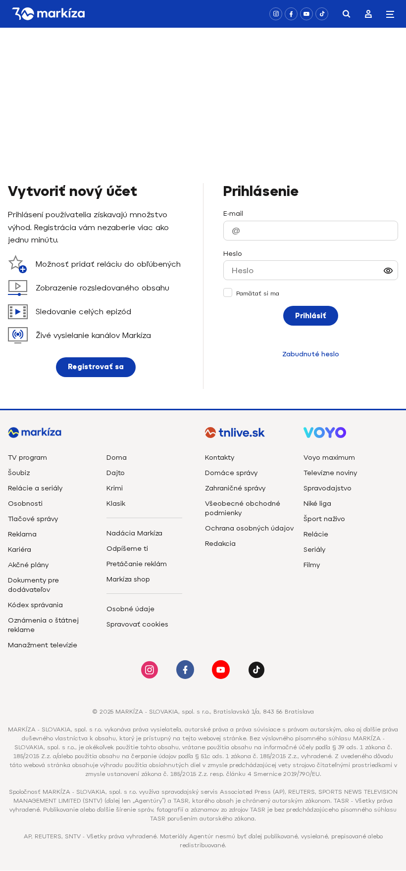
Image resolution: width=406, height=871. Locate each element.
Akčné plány (28, 565)
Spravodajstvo (328, 488)
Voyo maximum (329, 457)
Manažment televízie (42, 645)
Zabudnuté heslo (310, 354)
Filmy (312, 565)
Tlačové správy (33, 519)
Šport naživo (324, 519)
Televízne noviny (330, 473)
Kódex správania (35, 605)
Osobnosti (25, 503)
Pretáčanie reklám (136, 564)
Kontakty (219, 457)
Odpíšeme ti (127, 548)
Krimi (114, 488)
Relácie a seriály (35, 488)
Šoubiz (19, 473)
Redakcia (220, 543)
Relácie (316, 534)
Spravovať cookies (137, 624)
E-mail (233, 213)
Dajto (115, 473)
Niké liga (317, 503)
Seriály (314, 549)
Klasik (115, 503)
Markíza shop (128, 579)
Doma (116, 457)
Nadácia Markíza (134, 533)
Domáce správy (231, 473)
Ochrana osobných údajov (249, 528)
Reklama (22, 534)
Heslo (232, 253)
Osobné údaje (130, 609)
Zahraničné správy (235, 488)
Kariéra (19, 549)
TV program (27, 457)
